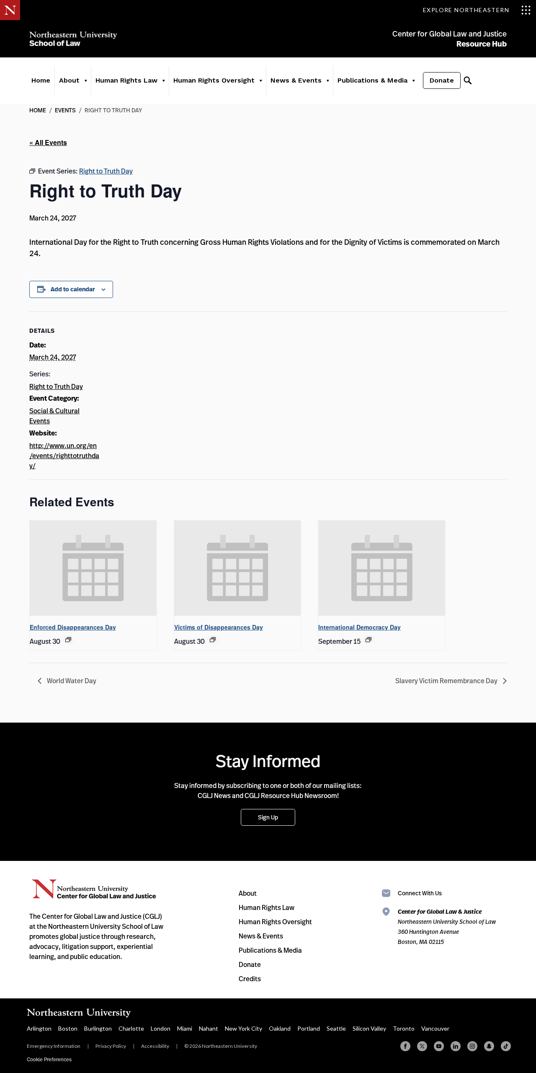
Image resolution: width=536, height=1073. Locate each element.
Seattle (336, 1028)
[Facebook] (405, 1046)
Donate (442, 80)
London (160, 1028)
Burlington (98, 1028)
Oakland (280, 1028)
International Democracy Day (359, 627)
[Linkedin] (456, 1046)
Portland (308, 1028)
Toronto (404, 1028)
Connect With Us (420, 893)
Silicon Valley (369, 1028)
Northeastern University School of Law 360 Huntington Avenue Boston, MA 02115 (447, 926)
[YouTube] (439, 1046)
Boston (67, 1028)
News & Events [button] (296, 80)
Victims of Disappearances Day (218, 627)
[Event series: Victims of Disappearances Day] (213, 639)
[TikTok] (506, 1046)
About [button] (69, 80)
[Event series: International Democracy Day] (368, 639)
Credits (250, 978)
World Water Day (71, 680)
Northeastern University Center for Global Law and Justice (94, 889)
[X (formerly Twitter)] (422, 1046)
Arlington (39, 1028)
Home (40, 80)
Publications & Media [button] (372, 80)
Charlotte (131, 1028)
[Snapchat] (489, 1046)
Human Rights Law (266, 907)
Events (65, 110)
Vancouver (435, 1028)
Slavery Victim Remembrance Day (447, 680)
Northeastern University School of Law (73, 38)
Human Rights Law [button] (126, 80)
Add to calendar (73, 289)
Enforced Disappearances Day (73, 627)
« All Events (48, 142)
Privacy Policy (110, 1046)
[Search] (468, 80)
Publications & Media (270, 950)
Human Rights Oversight (275, 921)
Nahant (208, 1028)
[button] (85, 80)
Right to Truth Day (56, 386)
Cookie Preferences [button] (49, 1059)
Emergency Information (53, 1046)
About (248, 893)
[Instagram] (472, 1046)
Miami (184, 1028)
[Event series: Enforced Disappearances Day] (68, 639)
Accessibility (155, 1046)
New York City (243, 1028)
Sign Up (268, 817)
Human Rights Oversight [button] (214, 80)
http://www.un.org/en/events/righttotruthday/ (64, 455)
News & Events (261, 936)
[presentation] (93, 568)
